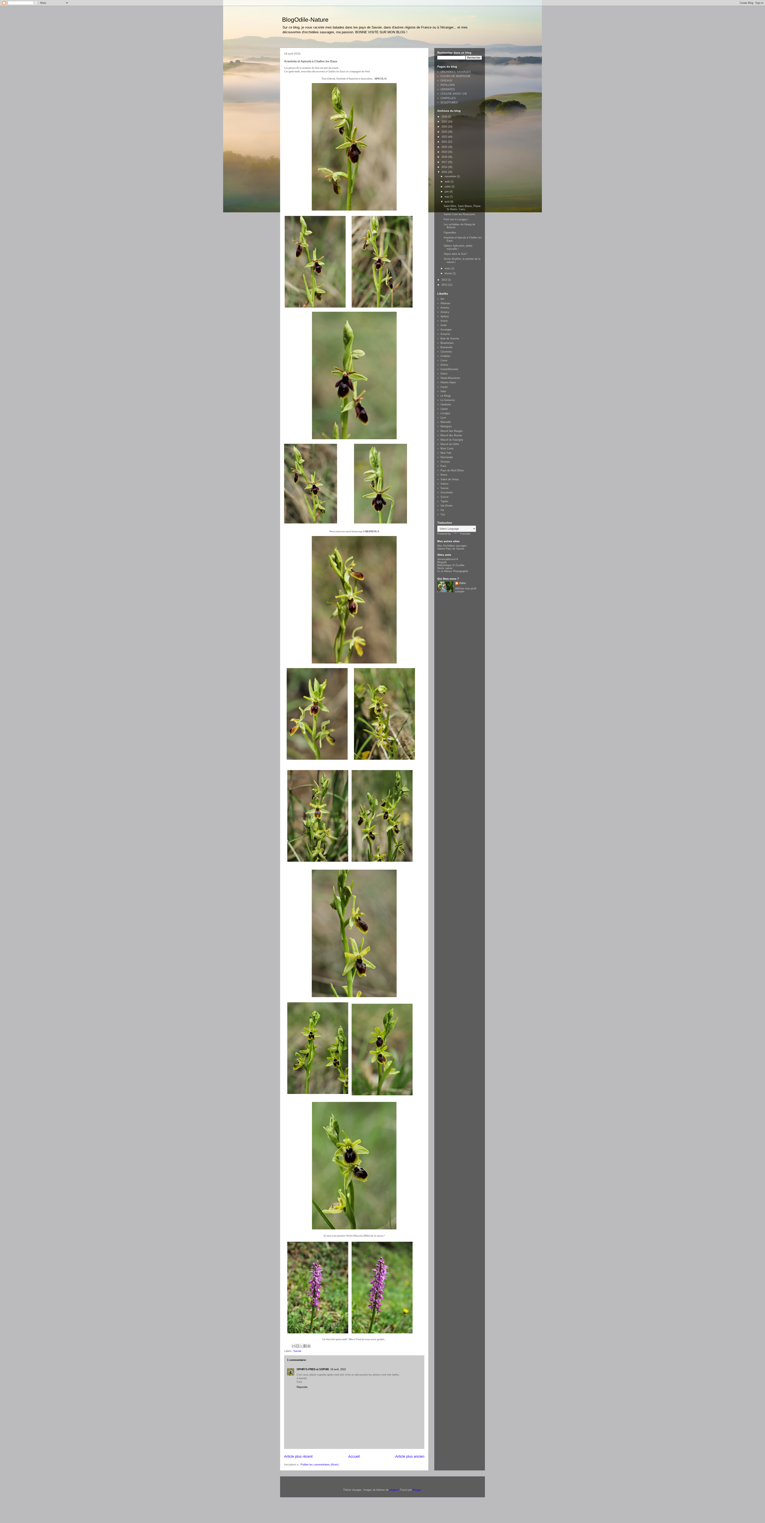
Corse (443, 360)
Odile (462, 583)
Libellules (445, 404)
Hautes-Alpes (448, 382)
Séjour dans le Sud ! (455, 253)
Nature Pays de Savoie (450, 548)
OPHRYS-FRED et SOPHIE (313, 1369)
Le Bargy (445, 395)
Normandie (446, 457)
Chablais (445, 356)
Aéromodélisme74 (447, 559)
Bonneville (446, 347)
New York (445, 452)
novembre (451, 176)
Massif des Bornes (451, 435)
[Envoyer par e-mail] (294, 1346)
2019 (444, 151)
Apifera (444, 316)
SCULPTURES (449, 102)
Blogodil (441, 562)
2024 (444, 126)
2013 (444, 279)
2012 (444, 284)
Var (442, 510)
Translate (465, 533)
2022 (444, 136)
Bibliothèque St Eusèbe (450, 565)
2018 (444, 156)
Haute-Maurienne (450, 377)
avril (447, 201)
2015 (444, 172)
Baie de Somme (449, 338)
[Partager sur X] (301, 1346)
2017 (444, 162)
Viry (442, 514)
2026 (444, 116)
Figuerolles (450, 232)
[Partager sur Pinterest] (309, 1346)
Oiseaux (445, 461)
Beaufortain (447, 342)
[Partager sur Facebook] (305, 1346)
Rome (443, 474)
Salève (444, 483)
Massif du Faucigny (451, 439)
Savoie (297, 1351)
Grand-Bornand (449, 369)
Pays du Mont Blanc (452, 470)
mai (447, 196)
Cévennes (446, 351)
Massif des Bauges (451, 430)
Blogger (417, 1489)
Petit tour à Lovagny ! (456, 219)
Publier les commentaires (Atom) (319, 1464)
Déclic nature (444, 568)
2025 (444, 121)
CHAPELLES (448, 98)
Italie (443, 391)
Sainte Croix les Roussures (459, 214)
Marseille (445, 421)
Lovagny (445, 413)
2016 (444, 167)
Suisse (444, 496)
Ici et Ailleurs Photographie (452, 571)
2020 (444, 146)
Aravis (444, 320)
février (449, 273)
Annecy (444, 312)
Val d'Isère (446, 505)
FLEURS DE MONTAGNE (455, 76)
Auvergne (445, 329)
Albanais (445, 303)
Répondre (302, 1387)
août (447, 181)
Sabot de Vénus (449, 479)
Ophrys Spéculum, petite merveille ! (458, 247)
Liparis (444, 408)
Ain (442, 298)
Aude (443, 325)
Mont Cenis (447, 448)
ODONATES (447, 89)
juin (447, 191)
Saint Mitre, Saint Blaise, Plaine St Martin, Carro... (462, 208)
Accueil (354, 1456)
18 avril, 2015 (338, 1369)
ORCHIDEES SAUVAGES (455, 71)
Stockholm (446, 492)
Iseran (444, 386)
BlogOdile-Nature (305, 19)
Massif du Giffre (449, 444)
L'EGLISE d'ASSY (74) (453, 93)
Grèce (443, 373)
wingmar (394, 1489)
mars (448, 268)
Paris (443, 466)
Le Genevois (447, 400)
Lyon (443, 417)
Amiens (444, 307)
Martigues (446, 426)
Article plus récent (298, 1456)
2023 (444, 131)
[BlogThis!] (297, 1346)
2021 (444, 141)
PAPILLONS (447, 84)
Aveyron (445, 333)
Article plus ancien (409, 1456)
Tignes (444, 501)
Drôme (444, 364)
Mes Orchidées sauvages (452, 545)
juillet (448, 186)
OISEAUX (446, 80)
